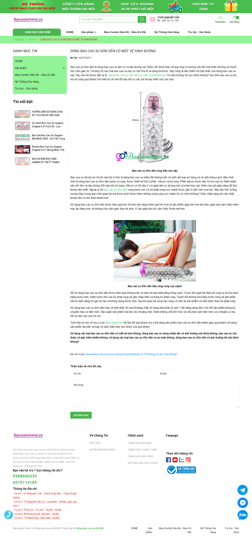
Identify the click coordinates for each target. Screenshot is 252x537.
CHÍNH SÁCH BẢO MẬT (140, 443)
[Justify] (142, 19)
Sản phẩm (87, 32)
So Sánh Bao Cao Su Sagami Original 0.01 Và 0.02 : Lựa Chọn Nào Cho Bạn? (47, 126)
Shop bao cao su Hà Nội (90, 528)
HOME (70, 32)
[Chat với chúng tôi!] (243, 503)
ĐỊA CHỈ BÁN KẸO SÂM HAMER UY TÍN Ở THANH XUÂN (45, 162)
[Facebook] (168, 459)
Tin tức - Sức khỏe (199, 32)
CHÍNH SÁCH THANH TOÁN (142, 449)
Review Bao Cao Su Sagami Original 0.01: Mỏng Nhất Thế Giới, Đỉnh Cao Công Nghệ (48, 150)
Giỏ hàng (234, 22)
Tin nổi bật (23, 101)
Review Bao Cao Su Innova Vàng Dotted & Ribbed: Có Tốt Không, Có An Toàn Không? (131, 354)
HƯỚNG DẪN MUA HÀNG (102, 449)
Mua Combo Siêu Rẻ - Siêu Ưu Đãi (125, 32)
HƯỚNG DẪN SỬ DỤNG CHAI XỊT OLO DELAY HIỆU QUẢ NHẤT (47, 115)
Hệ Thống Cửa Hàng (166, 32)
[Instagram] (188, 459)
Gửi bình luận (81, 415)
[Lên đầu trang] (242, 525)
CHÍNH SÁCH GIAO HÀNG (141, 456)
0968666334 (25, 476)
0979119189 (25, 482)
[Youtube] (175, 459)
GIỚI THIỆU (95, 443)
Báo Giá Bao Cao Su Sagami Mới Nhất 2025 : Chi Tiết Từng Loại (48, 138)
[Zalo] (181, 460)
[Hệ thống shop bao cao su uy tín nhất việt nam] (126, 6)
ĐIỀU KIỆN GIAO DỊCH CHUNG (143, 463)
